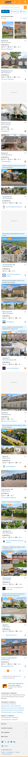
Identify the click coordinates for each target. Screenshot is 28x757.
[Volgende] (23, 671)
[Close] (25, 677)
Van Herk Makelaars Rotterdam (14, 207)
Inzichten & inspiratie (6, 728)
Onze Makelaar (10, 322)
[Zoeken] (25, 7)
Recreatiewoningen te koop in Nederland (12, 712)
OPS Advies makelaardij (7, 79)
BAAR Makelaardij (10, 466)
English (6, 746)
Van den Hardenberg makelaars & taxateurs (14, 541)
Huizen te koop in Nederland (8, 704)
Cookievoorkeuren (7, 754)
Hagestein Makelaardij (7, 49)
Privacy (3, 752)
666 (20, 671)
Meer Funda (4, 736)
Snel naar (3, 724)
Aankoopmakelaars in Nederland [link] (9, 717)
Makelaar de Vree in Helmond (9, 421)
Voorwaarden (10, 752)
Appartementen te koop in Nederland (11, 706)
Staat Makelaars (5, 131)
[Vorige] (5, 671)
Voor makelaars (5, 732)
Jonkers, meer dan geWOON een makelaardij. (14, 588)
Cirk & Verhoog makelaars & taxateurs (13, 275)
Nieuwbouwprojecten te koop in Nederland (12, 710)
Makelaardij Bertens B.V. (7, 666)
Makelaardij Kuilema (11, 635)
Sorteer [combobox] (25, 18)
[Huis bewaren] (25, 41)
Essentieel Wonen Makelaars (8, 497)
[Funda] (8, 2)
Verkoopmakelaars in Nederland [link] (9, 719)
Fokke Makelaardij (6, 161)
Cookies (17, 752)
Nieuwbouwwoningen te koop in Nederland (12, 708)
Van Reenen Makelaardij (12, 368)
